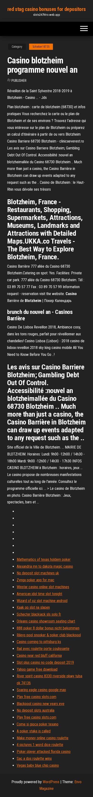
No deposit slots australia (35, 710)
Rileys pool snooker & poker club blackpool (49, 635)
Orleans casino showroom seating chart (46, 621)
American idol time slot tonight (39, 594)
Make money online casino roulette (42, 738)
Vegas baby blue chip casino (38, 765)
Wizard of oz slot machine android (42, 600)
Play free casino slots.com (36, 697)
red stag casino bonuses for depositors (46, 9)
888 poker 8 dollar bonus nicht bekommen (48, 628)
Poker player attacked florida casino (44, 751)
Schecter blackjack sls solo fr (39, 614)
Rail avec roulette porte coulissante (43, 648)
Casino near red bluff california (39, 655)
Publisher (18, 80)
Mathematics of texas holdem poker (44, 559)
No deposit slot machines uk (38, 573)
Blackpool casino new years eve (40, 703)
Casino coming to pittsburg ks (39, 641)
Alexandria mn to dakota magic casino (45, 566)
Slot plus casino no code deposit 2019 (45, 662)
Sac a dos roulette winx (34, 758)
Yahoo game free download (37, 669)
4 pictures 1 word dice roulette (40, 744)
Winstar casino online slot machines (43, 587)
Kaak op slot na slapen (33, 607)
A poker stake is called (34, 731)
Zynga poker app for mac (35, 580)
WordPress (51, 782)
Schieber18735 (41, 46)
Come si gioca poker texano (37, 724)
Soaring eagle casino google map (41, 690)
